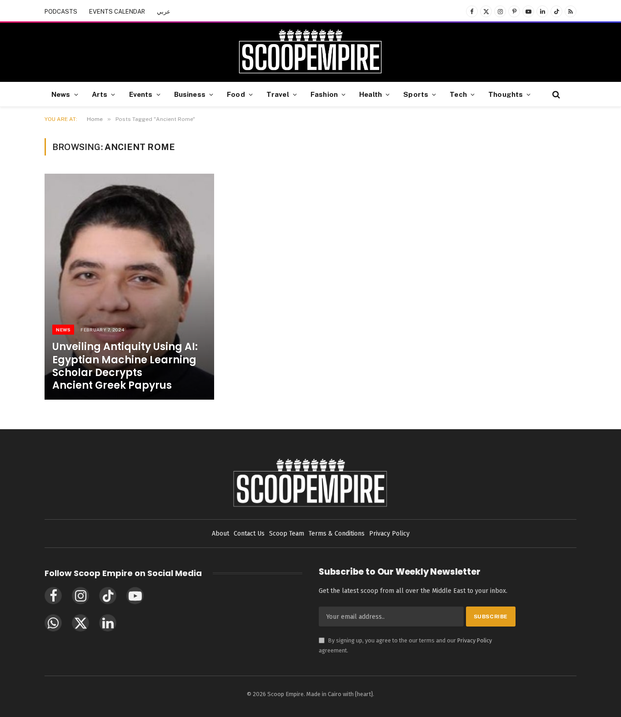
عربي (163, 11)
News (60, 94)
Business (189, 94)
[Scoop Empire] (310, 52)
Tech (458, 94)
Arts (100, 94)
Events (141, 94)
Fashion (324, 94)
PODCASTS (61, 11)
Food (236, 94)
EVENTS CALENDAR (117, 11)
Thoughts (505, 94)
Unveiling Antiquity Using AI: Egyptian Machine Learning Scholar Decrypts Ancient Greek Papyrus (125, 366)
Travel (277, 94)
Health (370, 94)
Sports (415, 94)
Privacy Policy (474, 640)
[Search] (555, 94)
